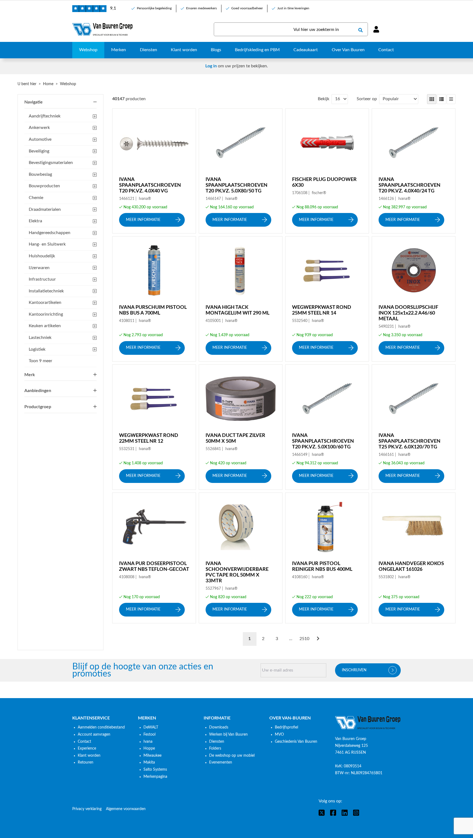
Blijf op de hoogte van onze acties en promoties (142, 670)
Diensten (216, 742)
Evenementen (220, 762)
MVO (279, 734)
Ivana (147, 742)
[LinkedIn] (345, 812)
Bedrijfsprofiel (286, 727)
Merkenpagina (155, 777)
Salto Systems (155, 769)
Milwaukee (152, 756)
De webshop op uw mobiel (232, 756)
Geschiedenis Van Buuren (296, 742)
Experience (87, 748)
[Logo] (368, 723)
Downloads (218, 727)
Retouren (85, 762)
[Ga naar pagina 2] (318, 639)
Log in (211, 66)
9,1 (113, 8)
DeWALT (150, 727)
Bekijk (323, 99)
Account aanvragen (94, 734)
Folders (215, 748)
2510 (304, 639)
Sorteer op (367, 99)
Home (48, 84)
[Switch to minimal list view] (451, 99)
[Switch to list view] (441, 99)
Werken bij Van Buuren (228, 734)
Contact (84, 742)
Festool (149, 734)
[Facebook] (333, 812)
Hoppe (149, 748)
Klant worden (89, 756)
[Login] (376, 29)
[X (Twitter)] (322, 812)
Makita (149, 762)
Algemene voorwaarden (126, 809)
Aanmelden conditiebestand (101, 727)
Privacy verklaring (87, 809)
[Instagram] (356, 812)
